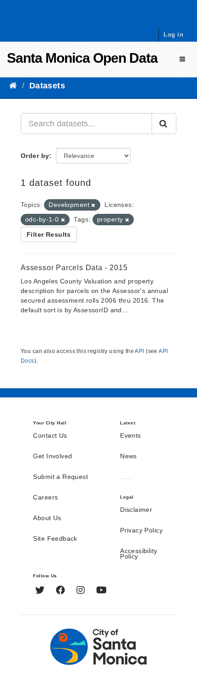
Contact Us (50, 436)
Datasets (47, 85)
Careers (45, 497)
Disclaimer (136, 510)
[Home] (13, 85)
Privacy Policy (141, 530)
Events (130, 436)
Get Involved (52, 456)
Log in (173, 34)
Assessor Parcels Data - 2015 (74, 268)
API (139, 351)
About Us (47, 518)
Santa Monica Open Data (82, 57)
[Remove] (93, 205)
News (128, 456)
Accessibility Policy (138, 554)
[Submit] (164, 123)
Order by (35, 155)
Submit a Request (60, 477)
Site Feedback (55, 539)
